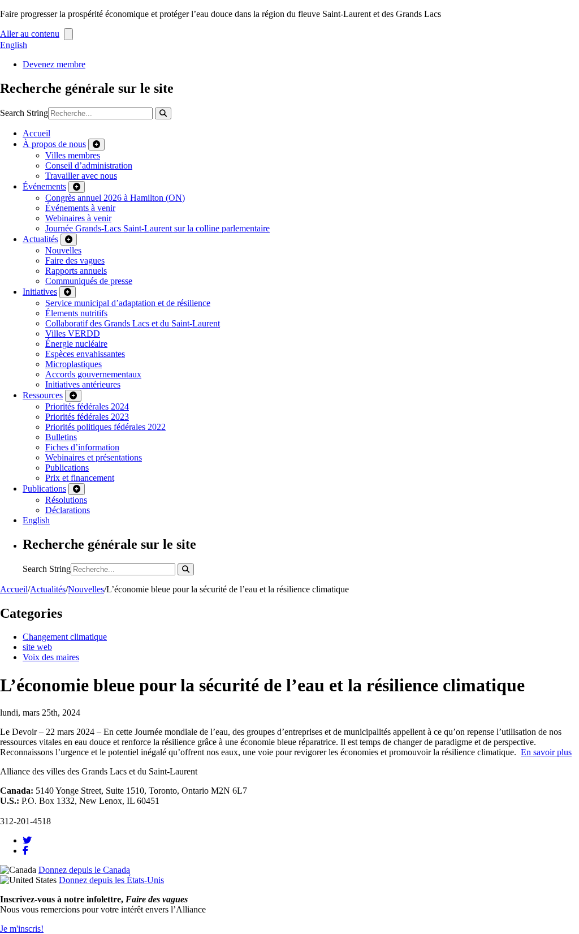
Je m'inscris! (22, 928)
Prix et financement (79, 478)
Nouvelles (63, 250)
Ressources (43, 395)
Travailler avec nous (81, 175)
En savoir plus (546, 752)
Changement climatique (65, 637)
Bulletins (61, 437)
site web (37, 647)
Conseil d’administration (88, 165)
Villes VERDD (72, 333)
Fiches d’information (82, 447)
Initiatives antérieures (82, 384)
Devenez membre (54, 64)
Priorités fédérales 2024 (87, 406)
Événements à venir (80, 208)
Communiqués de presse (88, 281)
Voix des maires (51, 657)
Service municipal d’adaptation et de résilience (127, 303)
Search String (24, 113)
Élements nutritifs (76, 313)
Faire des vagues (75, 260)
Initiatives (40, 291)
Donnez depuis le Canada (84, 870)
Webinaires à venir (78, 218)
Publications (67, 467)
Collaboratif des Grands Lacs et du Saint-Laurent (132, 323)
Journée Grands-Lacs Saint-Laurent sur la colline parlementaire (157, 228)
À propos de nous (54, 144)
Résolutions (66, 500)
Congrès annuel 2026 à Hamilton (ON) (115, 198)
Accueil (36, 133)
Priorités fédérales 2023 (87, 416)
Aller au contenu (29, 33)
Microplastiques (73, 364)
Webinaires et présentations (93, 457)
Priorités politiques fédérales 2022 (105, 427)
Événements (44, 186)
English (13, 45)
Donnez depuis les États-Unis (111, 880)
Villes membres (72, 155)
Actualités (40, 239)
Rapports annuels (76, 271)
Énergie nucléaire (76, 343)
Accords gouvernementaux (93, 374)
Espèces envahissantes (85, 354)
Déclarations (67, 510)
